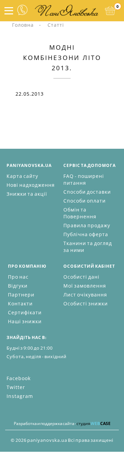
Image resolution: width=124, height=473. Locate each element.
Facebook (19, 378)
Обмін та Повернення (79, 213)
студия (93, 423)
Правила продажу (86, 225)
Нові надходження (31, 185)
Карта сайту (22, 176)
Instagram (20, 396)
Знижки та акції (27, 194)
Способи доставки (87, 192)
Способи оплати (84, 200)
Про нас (18, 277)
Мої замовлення (84, 285)
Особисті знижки (85, 303)
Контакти (20, 303)
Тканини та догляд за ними (87, 246)
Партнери (21, 294)
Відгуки (18, 285)
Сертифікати (25, 312)
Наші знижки (25, 321)
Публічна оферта (85, 234)
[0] (110, 10)
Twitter (16, 387)
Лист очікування (85, 294)
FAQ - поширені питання (83, 179)
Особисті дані (81, 277)
